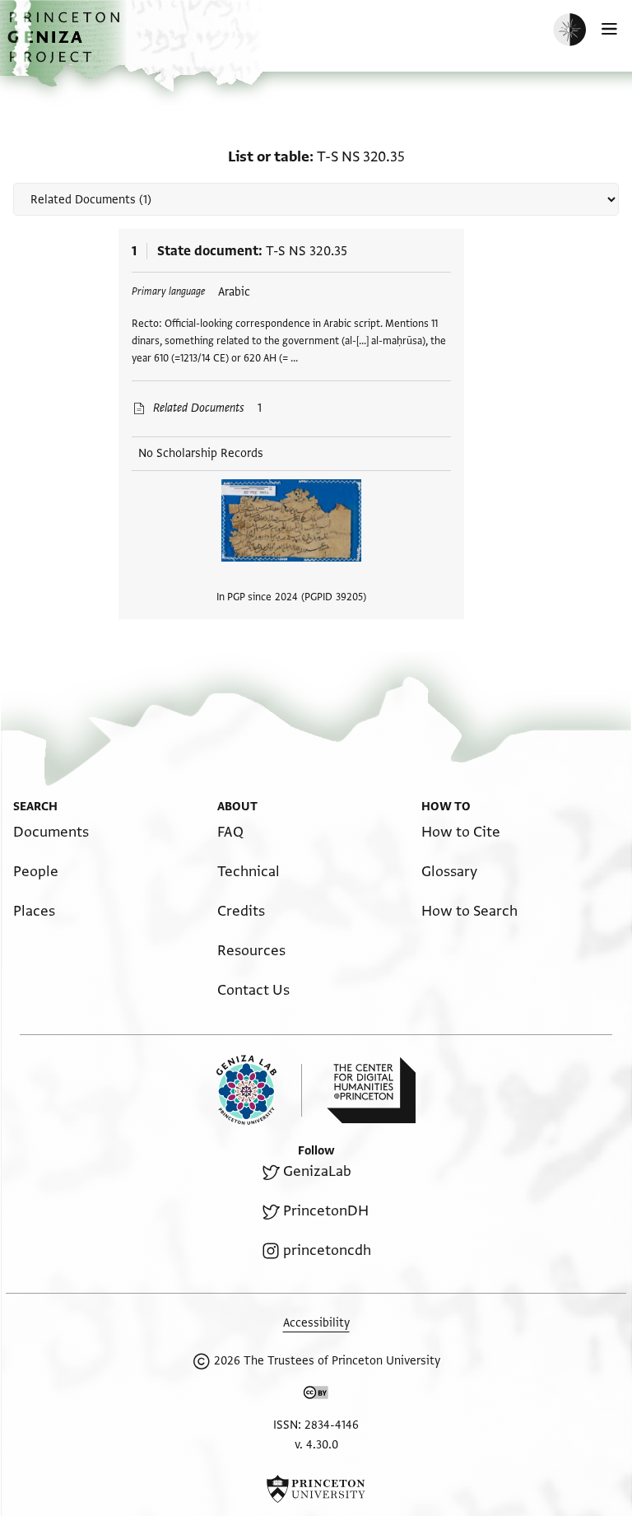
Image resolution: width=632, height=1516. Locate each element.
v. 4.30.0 (316, 1445)
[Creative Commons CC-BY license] (316, 1396)
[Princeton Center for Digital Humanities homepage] (371, 1090)
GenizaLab (317, 1171)
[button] (66, 45)
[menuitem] (51, 832)
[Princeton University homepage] (316, 1489)
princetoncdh (327, 1250)
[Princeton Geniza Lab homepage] (259, 1090)
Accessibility (316, 1323)
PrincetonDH (326, 1210)
